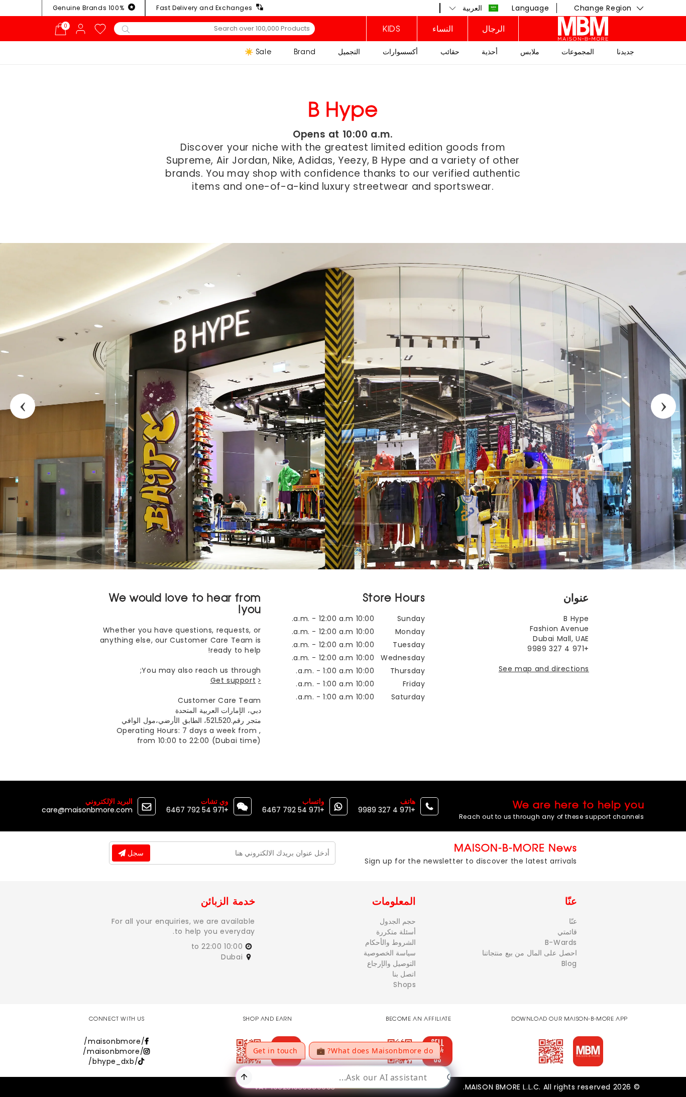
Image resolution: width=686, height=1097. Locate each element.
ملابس (529, 51)
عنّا (573, 921)
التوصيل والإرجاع (391, 963)
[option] (343, 406)
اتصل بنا (404, 974)
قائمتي (567, 932)
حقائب (450, 51)
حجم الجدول (398, 921)
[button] (474, 8)
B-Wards (561, 942)
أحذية (490, 51)
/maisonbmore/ (114, 1041)
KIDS (391, 29)
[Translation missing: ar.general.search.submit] (126, 28)
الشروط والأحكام (390, 942)
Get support (233, 680)
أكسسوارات (400, 51)
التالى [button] (663, 406)
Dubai (233, 957)
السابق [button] (22, 406)
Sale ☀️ (258, 51)
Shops (404, 985)
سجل (135, 853)
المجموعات (577, 51)
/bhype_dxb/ (113, 1061)
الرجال (493, 29)
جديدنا (625, 51)
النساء (442, 29)
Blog (569, 963)
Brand (305, 51)
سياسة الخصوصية (390, 953)
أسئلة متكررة (396, 932)
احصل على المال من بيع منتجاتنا (529, 953)
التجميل (349, 51)
